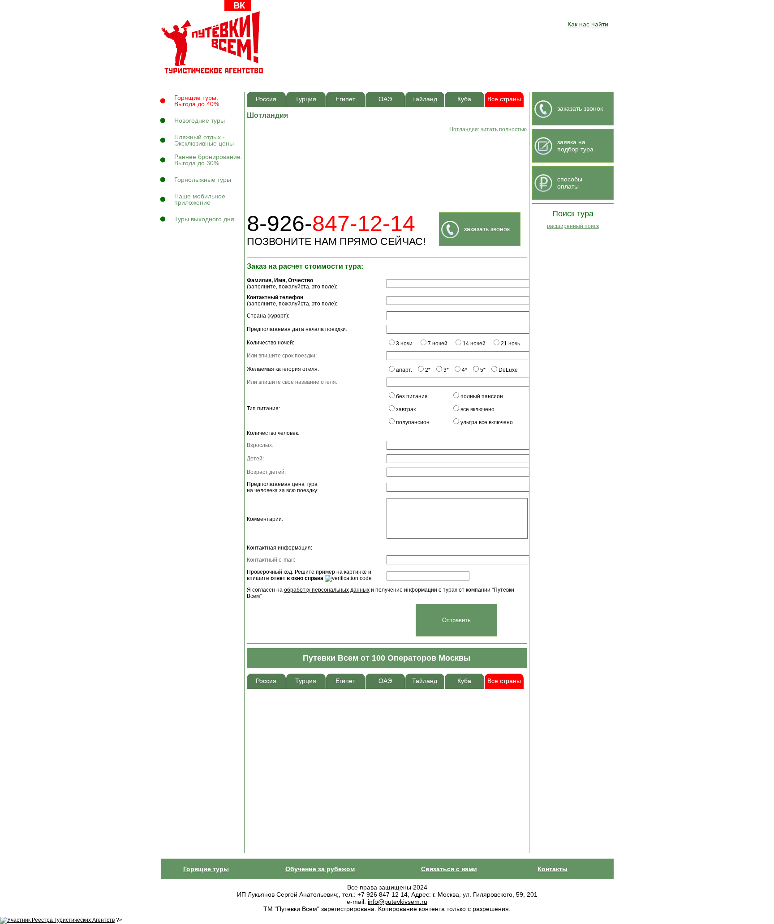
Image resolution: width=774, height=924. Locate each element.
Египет (345, 99)
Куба (464, 99)
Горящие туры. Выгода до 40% (196, 100)
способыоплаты (569, 183)
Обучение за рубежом (320, 868)
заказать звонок (487, 228)
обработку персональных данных (327, 590)
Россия (266, 99)
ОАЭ (385, 99)
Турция (305, 99)
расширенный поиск (573, 226)
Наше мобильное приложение (199, 199)
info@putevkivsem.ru (397, 901)
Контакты (553, 868)
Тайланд (424, 99)
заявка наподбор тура (575, 145)
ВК (239, 5)
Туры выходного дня (204, 219)
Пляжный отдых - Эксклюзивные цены (204, 140)
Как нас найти (588, 24)
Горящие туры (206, 868)
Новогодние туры (199, 120)
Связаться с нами (449, 868)
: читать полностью (487, 129)
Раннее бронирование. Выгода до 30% (208, 160)
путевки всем (213, 42)
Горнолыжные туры (202, 179)
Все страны (504, 99)
